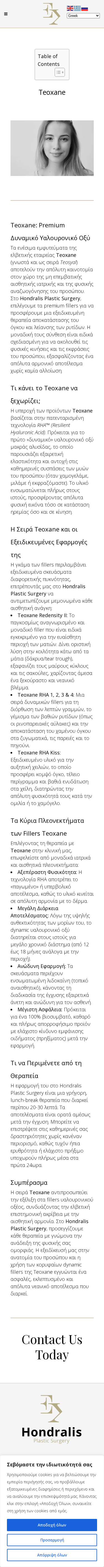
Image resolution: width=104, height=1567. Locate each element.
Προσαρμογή (52, 1540)
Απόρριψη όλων (52, 1555)
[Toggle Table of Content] (57, 72)
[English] (70, 7)
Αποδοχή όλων (52, 1525)
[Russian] (84, 7)
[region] (52, 1511)
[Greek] (77, 7)
